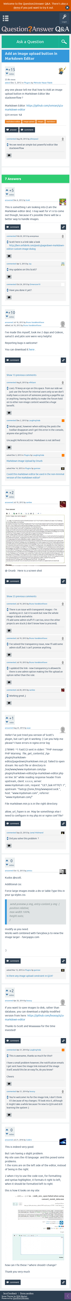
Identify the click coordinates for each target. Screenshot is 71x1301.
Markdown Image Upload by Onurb (24, 461)
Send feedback (10, 1293)
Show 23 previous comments (21, 596)
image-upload (28, 122)
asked (7, 83)
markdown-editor (13, 122)
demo (17, 7)
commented (11, 139)
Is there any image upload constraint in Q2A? (30, 976)
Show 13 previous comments (21, 375)
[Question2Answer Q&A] (35, 28)
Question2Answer (21, 1298)
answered (9, 200)
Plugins (27, 83)
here (32, 349)
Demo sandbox (27, 1293)
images (40, 122)
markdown (51, 122)
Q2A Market (21, 1296)
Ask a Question (30, 41)
